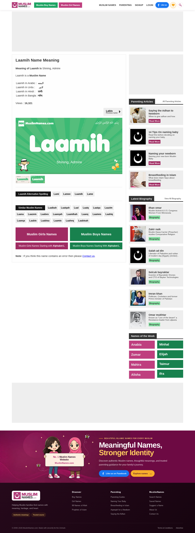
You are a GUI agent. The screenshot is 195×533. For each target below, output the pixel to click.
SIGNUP (139, 5)
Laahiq (109, 214)
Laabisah (83, 220)
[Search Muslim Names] (180, 5)
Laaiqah (65, 208)
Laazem (32, 214)
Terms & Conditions (165, 528)
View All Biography (172, 198)
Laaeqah (57, 214)
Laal (76, 208)
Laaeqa (21, 220)
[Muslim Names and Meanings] (22, 5)
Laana (20, 214)
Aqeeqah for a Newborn (120, 510)
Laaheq (70, 220)
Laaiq (86, 208)
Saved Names (155, 501)
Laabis (33, 220)
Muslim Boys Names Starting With (96, 246)
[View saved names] (173, 5)
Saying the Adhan (118, 514)
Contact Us (154, 514)
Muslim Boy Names (46, 5)
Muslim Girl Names (70, 5)
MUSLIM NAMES (107, 5)
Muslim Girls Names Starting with (42, 246)
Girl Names (76, 501)
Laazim (108, 208)
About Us (153, 510)
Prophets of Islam (79, 510)
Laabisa (45, 220)
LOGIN (149, 5)
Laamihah (72, 214)
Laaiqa (96, 208)
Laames (97, 214)
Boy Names (77, 497)
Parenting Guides (118, 497)
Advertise (179, 528)
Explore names (142, 473)
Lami (56, 194)
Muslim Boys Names (96, 234)
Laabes (45, 214)
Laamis (58, 220)
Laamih (79, 194)
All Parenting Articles (172, 101)
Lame (90, 194)
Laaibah (52, 208)
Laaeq (85, 214)
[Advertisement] (97, 31)
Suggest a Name (156, 505)
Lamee (67, 194)
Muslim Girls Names (42, 234)
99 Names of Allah (79, 505)
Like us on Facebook (116, 473)
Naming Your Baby (118, 501)
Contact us (88, 256)
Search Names (155, 497)
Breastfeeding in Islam (120, 505)
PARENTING (125, 5)
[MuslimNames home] (26, 496)
